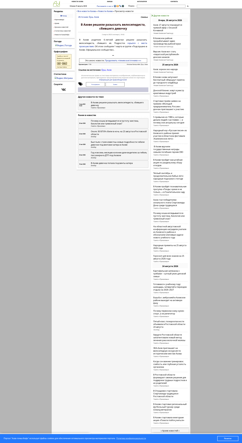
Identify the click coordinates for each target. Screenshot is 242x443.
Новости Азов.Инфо (61, 35)
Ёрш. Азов (106, 70)
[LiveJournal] (120, 6)
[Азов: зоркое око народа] (170, 70)
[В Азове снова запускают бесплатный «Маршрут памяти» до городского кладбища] (170, 81)
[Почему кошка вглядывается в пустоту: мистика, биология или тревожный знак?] (170, 217)
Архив (56, 23)
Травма (115, 84)
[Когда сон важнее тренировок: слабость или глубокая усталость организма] (170, 365)
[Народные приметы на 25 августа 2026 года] (170, 248)
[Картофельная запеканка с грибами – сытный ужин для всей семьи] (170, 275)
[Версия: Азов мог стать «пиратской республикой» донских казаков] (170, 55)
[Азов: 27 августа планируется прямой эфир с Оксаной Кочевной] (170, 29)
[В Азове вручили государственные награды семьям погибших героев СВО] (170, 150)
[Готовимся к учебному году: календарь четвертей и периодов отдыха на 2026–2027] (170, 288)
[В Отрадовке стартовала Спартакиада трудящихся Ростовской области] (170, 395)
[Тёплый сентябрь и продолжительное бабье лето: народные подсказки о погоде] (170, 177)
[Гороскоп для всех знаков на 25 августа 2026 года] (170, 259)
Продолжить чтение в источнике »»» (123, 60)
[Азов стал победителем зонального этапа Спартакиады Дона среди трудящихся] (170, 204)
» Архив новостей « (170, 430)
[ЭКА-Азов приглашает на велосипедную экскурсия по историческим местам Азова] (170, 352)
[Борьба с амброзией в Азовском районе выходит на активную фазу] (170, 301)
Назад (64, 16)
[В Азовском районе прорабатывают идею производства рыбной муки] (170, 42)
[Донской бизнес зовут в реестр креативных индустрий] (170, 93)
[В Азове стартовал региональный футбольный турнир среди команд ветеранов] (170, 408)
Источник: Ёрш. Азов (88, 17)
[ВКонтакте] (115, 6)
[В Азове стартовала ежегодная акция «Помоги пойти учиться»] (170, 420)
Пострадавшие (95, 84)
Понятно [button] (228, 438)
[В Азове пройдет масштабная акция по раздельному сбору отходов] (170, 164)
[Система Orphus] (63, 68)
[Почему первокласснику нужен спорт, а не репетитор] (170, 314)
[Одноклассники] (117, 6)
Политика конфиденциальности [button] (131, 438)
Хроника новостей (61, 27)
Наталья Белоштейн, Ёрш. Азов (137, 64)
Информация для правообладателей (113, 80)
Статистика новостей (62, 31)
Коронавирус (59, 19)
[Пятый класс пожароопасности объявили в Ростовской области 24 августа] (170, 325)
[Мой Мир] (123, 6)
